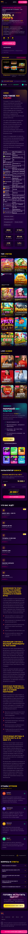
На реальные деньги (10, 443)
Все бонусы (7, 47)
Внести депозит (14, 496)
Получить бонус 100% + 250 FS (14, 905)
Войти (14, 2)
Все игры (3, 256)
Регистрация (22, 2)
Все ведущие (5, 353)
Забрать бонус (8, 43)
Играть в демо (8, 439)
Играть (22, 929)
